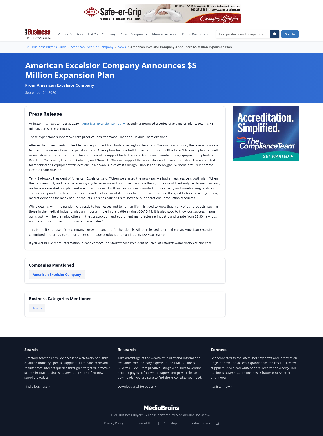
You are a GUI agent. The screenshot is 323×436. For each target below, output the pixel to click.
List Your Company (102, 34)
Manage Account (164, 34)
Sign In (290, 34)
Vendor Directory (70, 34)
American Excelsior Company (92, 47)
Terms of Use (143, 423)
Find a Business (193, 34)
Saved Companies (134, 34)
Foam (37, 308)
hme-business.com (201, 423)
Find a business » (37, 386)
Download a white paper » (137, 386)
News (122, 47)
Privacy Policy (113, 423)
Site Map (170, 423)
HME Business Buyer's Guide (45, 47)
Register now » (221, 386)
